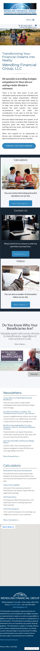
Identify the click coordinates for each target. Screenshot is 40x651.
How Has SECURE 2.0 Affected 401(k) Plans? (18, 442)
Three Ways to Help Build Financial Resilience (17, 399)
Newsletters (12, 393)
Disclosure (14, 640)
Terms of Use (4, 640)
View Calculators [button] (19, 203)
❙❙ (22, 43)
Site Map (14, 647)
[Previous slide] (2, 39)
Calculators (12, 465)
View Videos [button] (19, 305)
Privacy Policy (4, 647)
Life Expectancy (10, 497)
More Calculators (11, 520)
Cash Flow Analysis (11, 509)
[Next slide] (37, 39)
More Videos (20, 344)
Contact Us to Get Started (19, 146)
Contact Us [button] (19, 254)
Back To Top (30, 648)
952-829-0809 (15, 605)
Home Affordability (11, 485)
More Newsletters (11, 456)
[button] (30, 20)
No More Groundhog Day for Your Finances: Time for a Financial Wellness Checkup (19, 427)
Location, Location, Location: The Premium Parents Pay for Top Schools (18, 412)
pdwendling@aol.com (20, 607)
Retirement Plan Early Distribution (17, 470)
